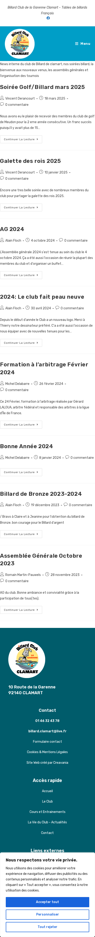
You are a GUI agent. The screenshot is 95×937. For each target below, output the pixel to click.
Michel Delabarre (17, 384)
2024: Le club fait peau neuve (42, 297)
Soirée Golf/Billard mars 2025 (42, 87)
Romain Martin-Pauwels (23, 575)
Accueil (47, 791)
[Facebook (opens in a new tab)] (47, 18)
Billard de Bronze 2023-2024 (41, 494)
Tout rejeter (47, 927)
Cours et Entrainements (47, 812)
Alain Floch (13, 241)
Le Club (47, 801)
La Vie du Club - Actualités (47, 822)
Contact (47, 710)
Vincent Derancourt (20, 98)
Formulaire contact (47, 742)
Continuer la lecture (23, 140)
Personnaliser (47, 914)
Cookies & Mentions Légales (47, 752)
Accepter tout (47, 902)
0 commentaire (17, 105)
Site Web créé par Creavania (47, 763)
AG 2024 (12, 229)
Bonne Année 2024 (26, 446)
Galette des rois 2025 (30, 161)
